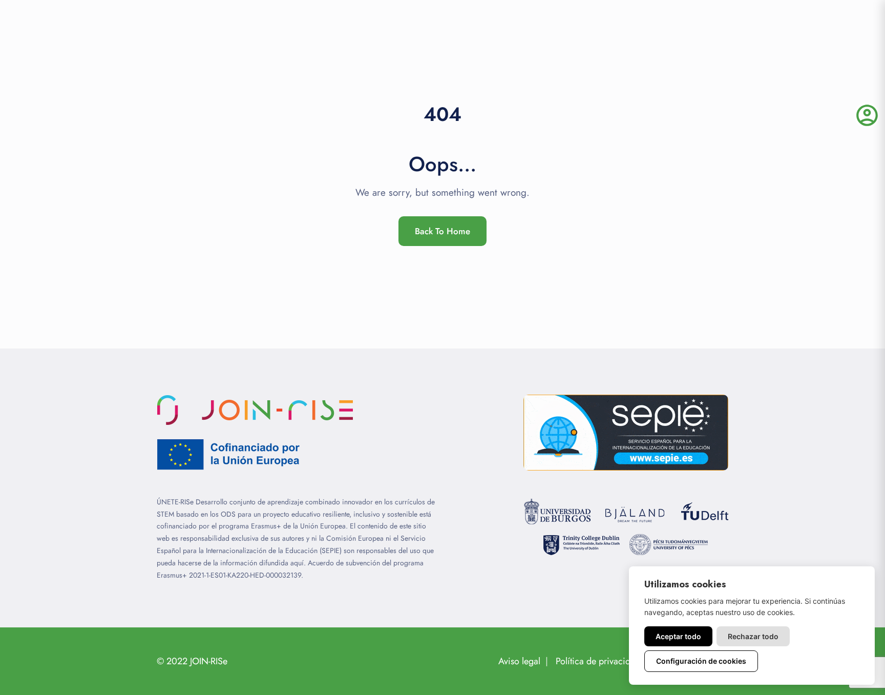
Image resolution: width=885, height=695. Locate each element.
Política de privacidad (598, 661)
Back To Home (442, 231)
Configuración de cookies (701, 661)
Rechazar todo (753, 636)
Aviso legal (519, 661)
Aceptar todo (678, 636)
